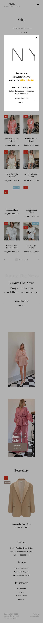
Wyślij (20, 103)
